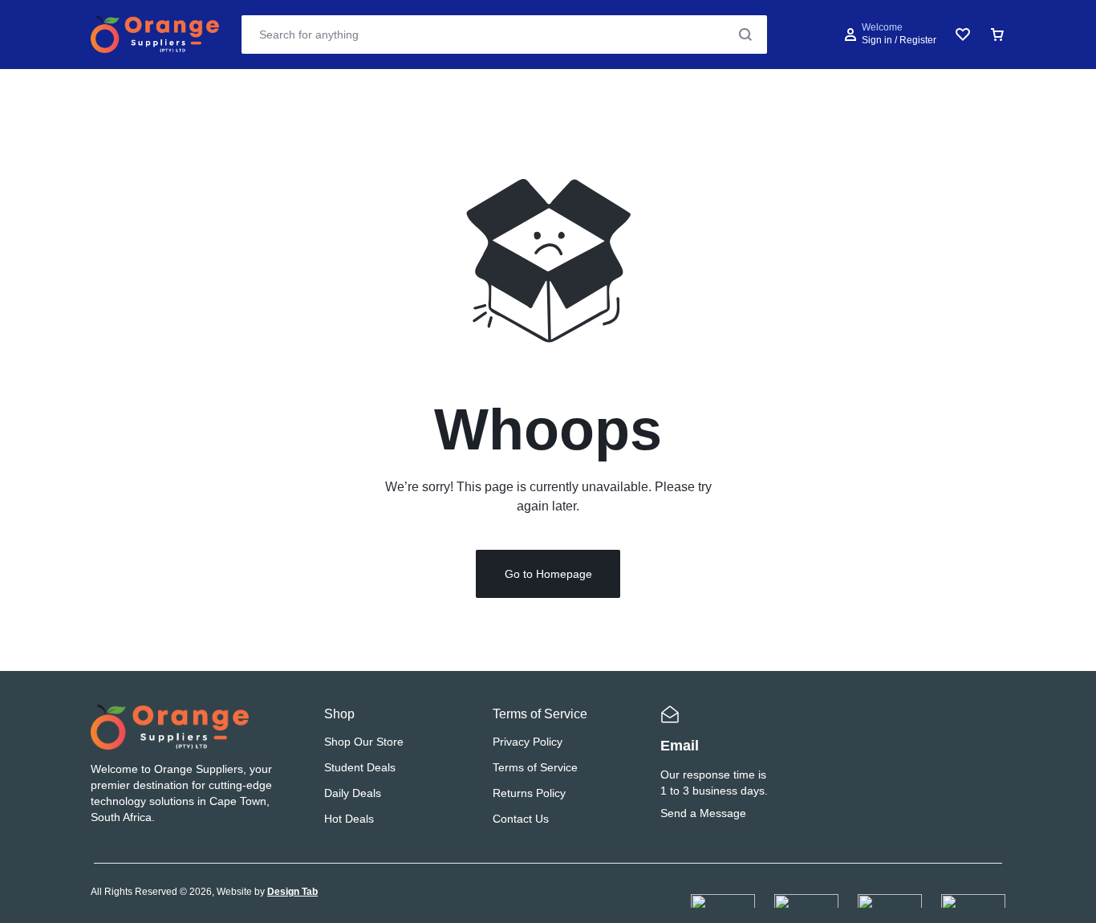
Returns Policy (529, 793)
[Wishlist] (963, 34)
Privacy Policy (527, 741)
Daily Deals (352, 793)
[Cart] (997, 34)
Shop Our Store (364, 741)
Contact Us (521, 818)
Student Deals (360, 767)
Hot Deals (349, 818)
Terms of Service (535, 767)
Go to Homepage (548, 573)
